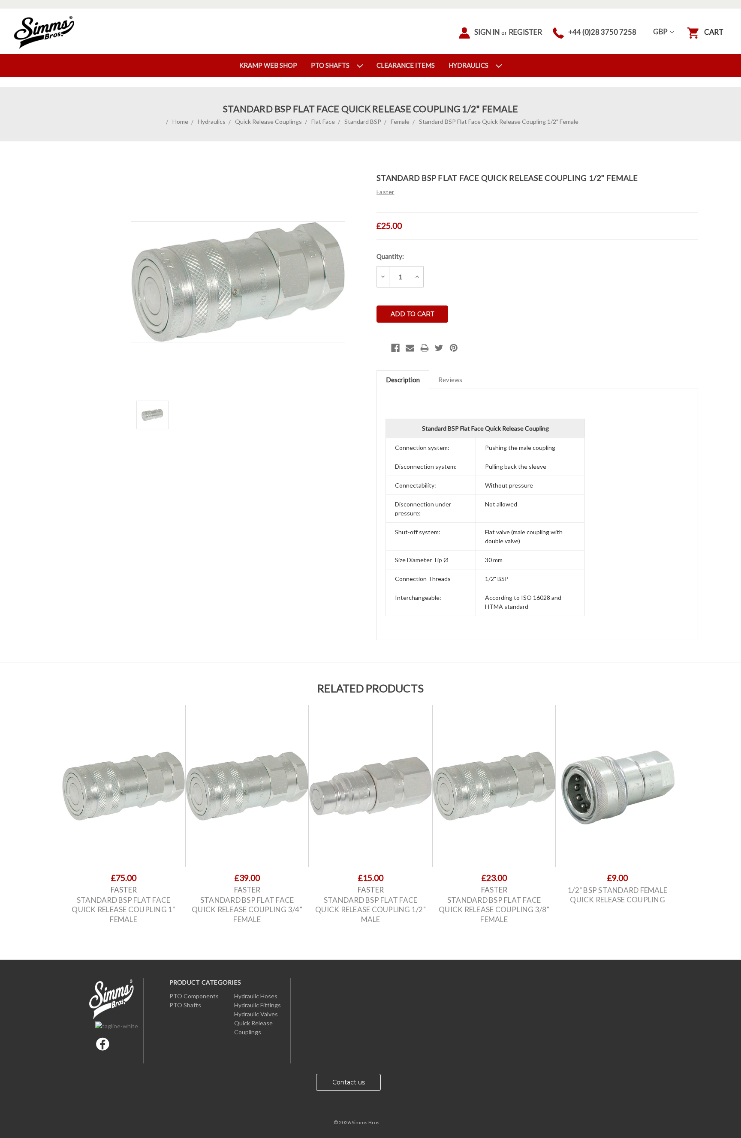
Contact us (348, 1082)
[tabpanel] (123, 819)
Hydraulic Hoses (255, 996)
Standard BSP (362, 121)
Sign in (487, 31)
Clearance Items (406, 65)
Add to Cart (124, 793)
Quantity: (390, 256)
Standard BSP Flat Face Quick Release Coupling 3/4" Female (247, 909)
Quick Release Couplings (268, 121)
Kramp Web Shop (268, 65)
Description (403, 379)
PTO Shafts (331, 65)
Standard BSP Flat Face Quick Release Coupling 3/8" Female (494, 909)
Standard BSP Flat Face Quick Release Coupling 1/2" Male (370, 909)
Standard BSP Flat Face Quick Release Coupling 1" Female (123, 909)
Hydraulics (469, 65)
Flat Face (323, 121)
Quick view (123, 778)
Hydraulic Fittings (257, 1005)
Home (180, 121)
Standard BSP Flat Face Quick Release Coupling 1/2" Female (498, 121)
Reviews (450, 379)
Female (400, 121)
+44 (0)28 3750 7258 (602, 31)
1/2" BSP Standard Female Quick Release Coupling (617, 895)
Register (525, 31)
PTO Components (194, 996)
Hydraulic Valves (256, 1014)
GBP (661, 31)
